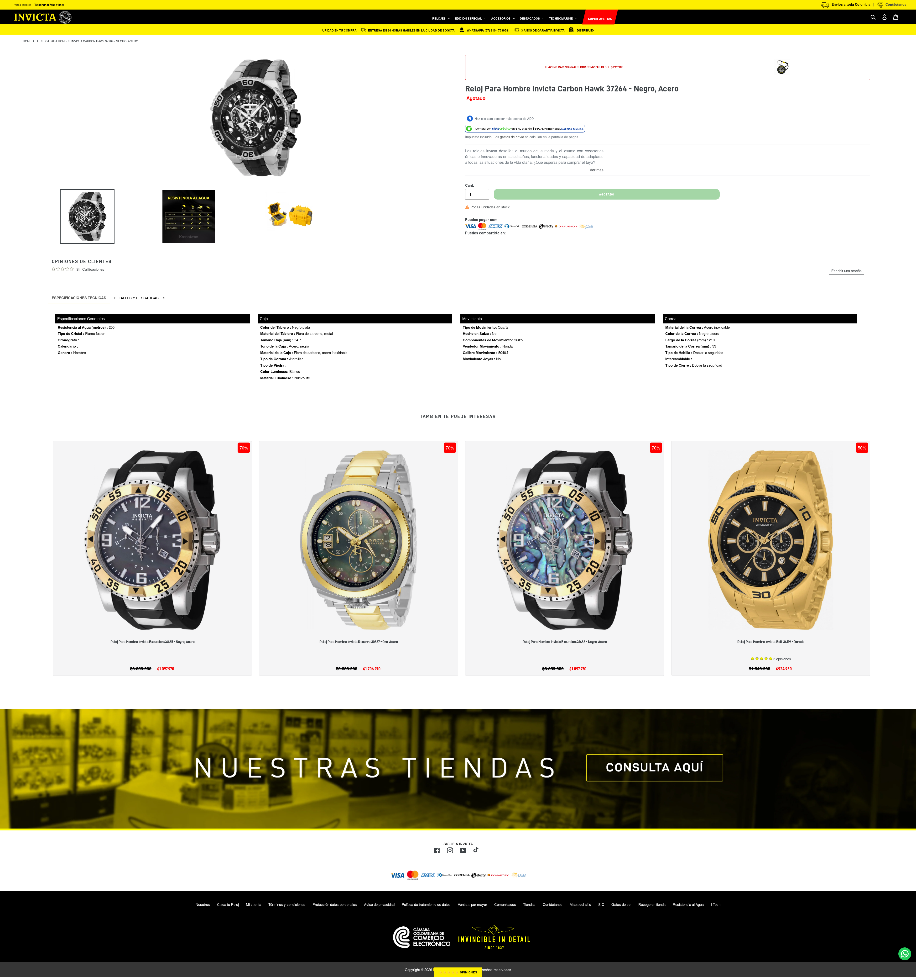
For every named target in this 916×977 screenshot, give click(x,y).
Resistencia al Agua (688, 904)
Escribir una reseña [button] (846, 270)
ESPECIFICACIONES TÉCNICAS (79, 297)
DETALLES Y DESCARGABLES (139, 297)
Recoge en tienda (652, 904)
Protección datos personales (334, 904)
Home (27, 41)
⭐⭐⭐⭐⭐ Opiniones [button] (458, 972)
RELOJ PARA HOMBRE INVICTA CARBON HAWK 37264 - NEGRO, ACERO (89, 41)
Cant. (469, 185)
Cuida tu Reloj (228, 904)
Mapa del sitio (580, 904)
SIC (601, 904)
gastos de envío (512, 136)
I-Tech (715, 904)
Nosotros (203, 904)
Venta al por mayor (472, 904)
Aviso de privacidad (379, 904)
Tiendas (529, 904)
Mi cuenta (253, 904)
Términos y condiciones (286, 904)
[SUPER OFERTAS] (580, 17)
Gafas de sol (621, 904)
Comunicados (505, 904)
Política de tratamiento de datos (426, 904)
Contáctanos (895, 4)
